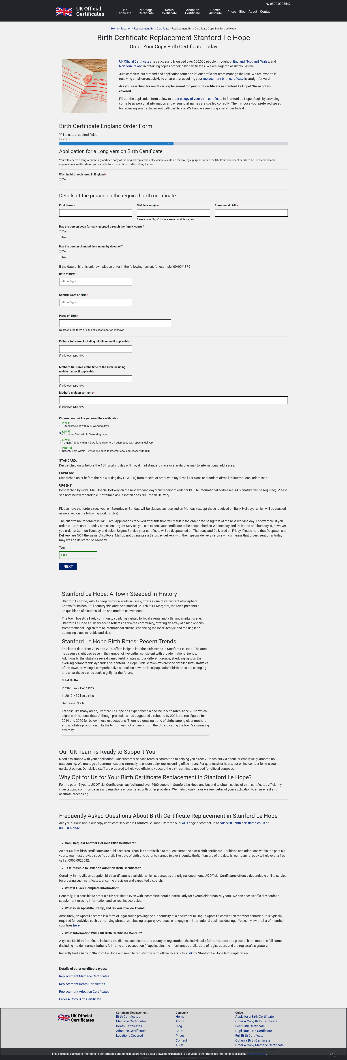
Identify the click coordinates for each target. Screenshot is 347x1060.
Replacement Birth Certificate (151, 28)
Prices (232, 11)
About (253, 11)
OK (331, 1053)
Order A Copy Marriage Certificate (259, 1045)
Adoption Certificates (131, 1031)
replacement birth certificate (223, 78)
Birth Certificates (128, 1016)
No (64, 237)
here (76, 925)
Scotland (252, 61)
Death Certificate (169, 12)
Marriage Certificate (146, 12)
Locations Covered (129, 1035)
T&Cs (179, 1045)
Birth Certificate (123, 12)
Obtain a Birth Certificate (252, 1040)
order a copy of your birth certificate (197, 99)
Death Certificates (129, 1026)
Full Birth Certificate (249, 1035)
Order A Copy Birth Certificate (80, 999)
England (239, 61)
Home (115, 28)
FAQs (184, 823)
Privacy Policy (257, 1053)
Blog (242, 11)
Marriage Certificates (131, 1021)
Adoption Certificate (192, 12)
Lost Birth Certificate (250, 1026)
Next (68, 566)
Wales (264, 61)
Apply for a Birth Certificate (254, 1016)
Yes (64, 179)
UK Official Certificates (135, 61)
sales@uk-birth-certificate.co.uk (242, 823)
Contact (265, 11)
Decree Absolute (215, 12)
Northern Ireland (131, 66)
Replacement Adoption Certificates (84, 991)
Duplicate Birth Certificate (253, 1031)
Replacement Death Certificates (82, 984)
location (126, 28)
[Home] (64, 11)
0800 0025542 (280, 4)
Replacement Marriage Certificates (84, 976)
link (190, 953)
